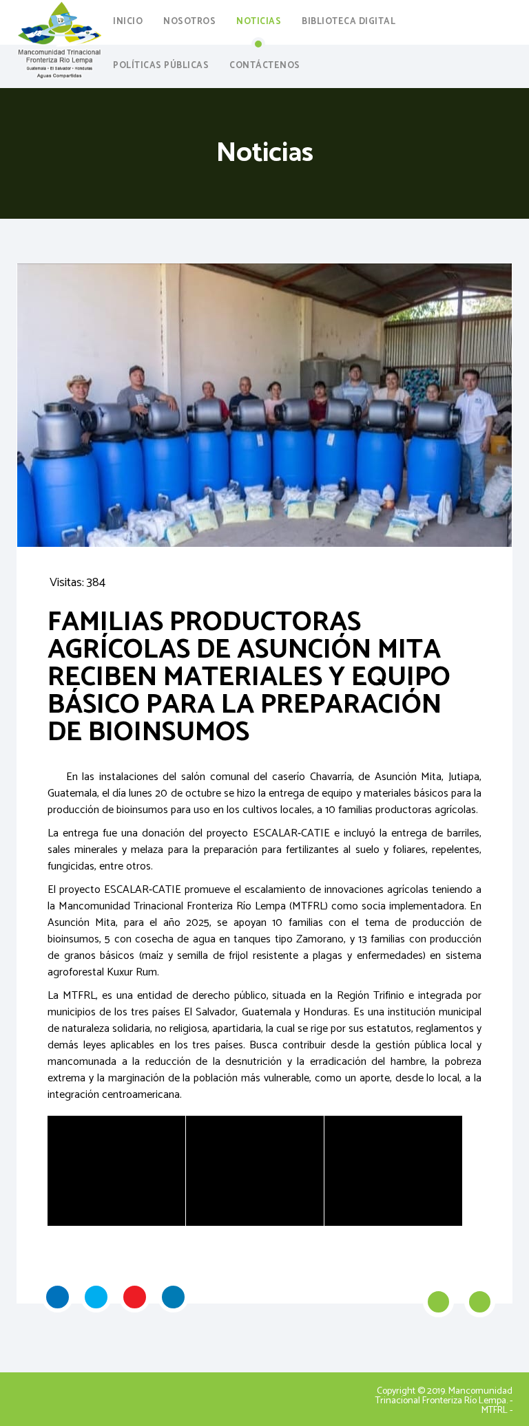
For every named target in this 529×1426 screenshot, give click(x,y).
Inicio (128, 21)
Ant (438, 1301)
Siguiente (479, 1301)
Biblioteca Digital (348, 21)
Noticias (258, 21)
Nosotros (189, 21)
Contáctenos (264, 65)
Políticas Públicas (161, 65)
